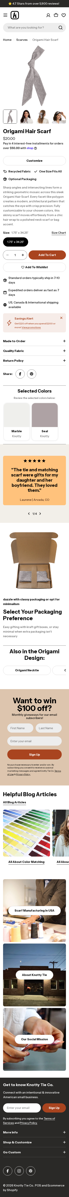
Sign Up (34, 754)
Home (7, 40)
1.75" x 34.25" (15, 242)
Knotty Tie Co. (24, 1185)
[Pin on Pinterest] (31, 374)
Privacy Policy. (28, 1123)
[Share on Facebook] (20, 374)
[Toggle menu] (5, 15)
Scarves (22, 40)
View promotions (31, 327)
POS (38, 1185)
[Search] (60, 27)
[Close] (61, 317)
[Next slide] (40, 513)
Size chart (59, 232)
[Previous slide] (29, 513)
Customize (34, 160)
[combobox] (34, 27)
